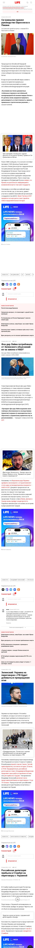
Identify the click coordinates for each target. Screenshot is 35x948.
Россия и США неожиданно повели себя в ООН (15, 918)
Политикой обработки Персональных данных (13, 7)
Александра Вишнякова (8, 830)
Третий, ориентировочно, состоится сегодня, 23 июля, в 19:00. (17, 766)
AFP (2, 420)
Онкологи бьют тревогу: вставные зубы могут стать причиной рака (17, 330)
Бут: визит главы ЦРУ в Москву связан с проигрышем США (13, 895)
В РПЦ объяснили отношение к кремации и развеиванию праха (14, 645)
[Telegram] (10, 284)
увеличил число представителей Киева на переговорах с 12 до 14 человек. (17, 780)
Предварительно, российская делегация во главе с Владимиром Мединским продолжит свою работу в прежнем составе (17, 771)
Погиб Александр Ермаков (9, 308)
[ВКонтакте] (14, 284)
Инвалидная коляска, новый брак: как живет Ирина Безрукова (17, 324)
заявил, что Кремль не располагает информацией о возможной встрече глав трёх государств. (16, 182)
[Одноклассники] (18, 284)
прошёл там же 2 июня (19, 764)
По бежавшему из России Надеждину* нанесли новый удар (15, 319)
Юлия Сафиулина (7, 549)
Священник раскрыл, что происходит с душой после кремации (17, 313)
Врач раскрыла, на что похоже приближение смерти (17, 335)
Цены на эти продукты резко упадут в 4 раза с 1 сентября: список (16, 663)
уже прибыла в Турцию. (12, 776)
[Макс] (7, 284)
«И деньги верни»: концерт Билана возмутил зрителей (15, 651)
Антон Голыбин (6, 244)
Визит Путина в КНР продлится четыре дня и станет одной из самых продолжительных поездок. (16, 198)
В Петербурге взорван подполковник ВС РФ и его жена (16, 657)
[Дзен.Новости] (3, 284)
